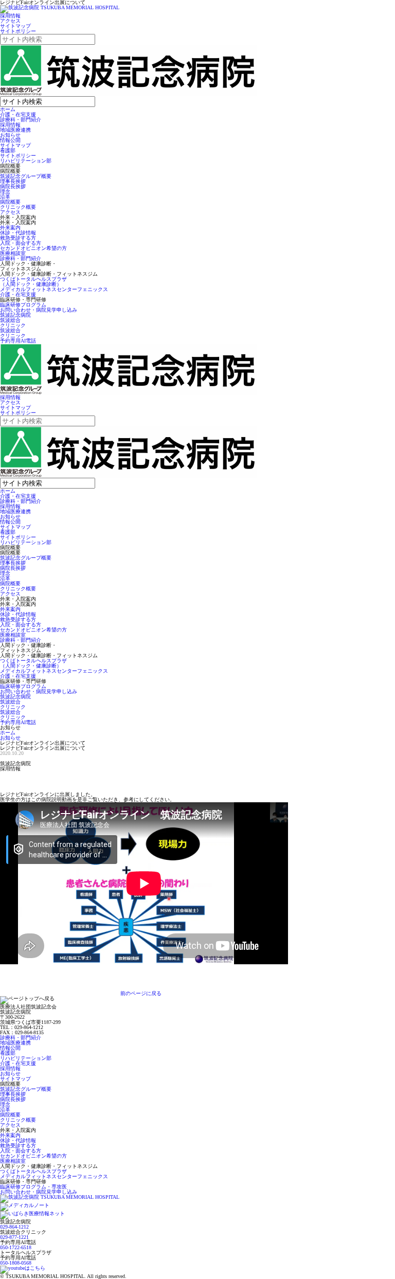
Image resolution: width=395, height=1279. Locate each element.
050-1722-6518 (15, 1247)
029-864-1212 (14, 1227)
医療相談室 (13, 253)
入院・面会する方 (20, 243)
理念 (5, 191)
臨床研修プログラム (23, 305)
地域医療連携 (15, 130)
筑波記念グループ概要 (25, 176)
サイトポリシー (18, 31)
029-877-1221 (14, 1237)
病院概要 (10, 202)
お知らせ (10, 135)
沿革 (5, 197)
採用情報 (10, 16)
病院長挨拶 (13, 186)
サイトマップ (15, 26)
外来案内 (10, 227)
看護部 (7, 150)
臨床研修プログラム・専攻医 (33, 1187)
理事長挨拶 (13, 181)
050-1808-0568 (15, 1263)
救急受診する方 (18, 238)
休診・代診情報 (18, 233)
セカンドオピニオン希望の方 (33, 248)
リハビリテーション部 (25, 161)
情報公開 (10, 140)
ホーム (7, 109)
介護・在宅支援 (18, 114)
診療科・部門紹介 (20, 119)
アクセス (10, 21)
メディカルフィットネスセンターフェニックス (54, 289)
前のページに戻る (140, 993)
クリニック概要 (18, 207)
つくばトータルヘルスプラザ (33, 1171)
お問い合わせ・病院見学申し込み (38, 310)
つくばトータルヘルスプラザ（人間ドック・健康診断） (33, 281)
